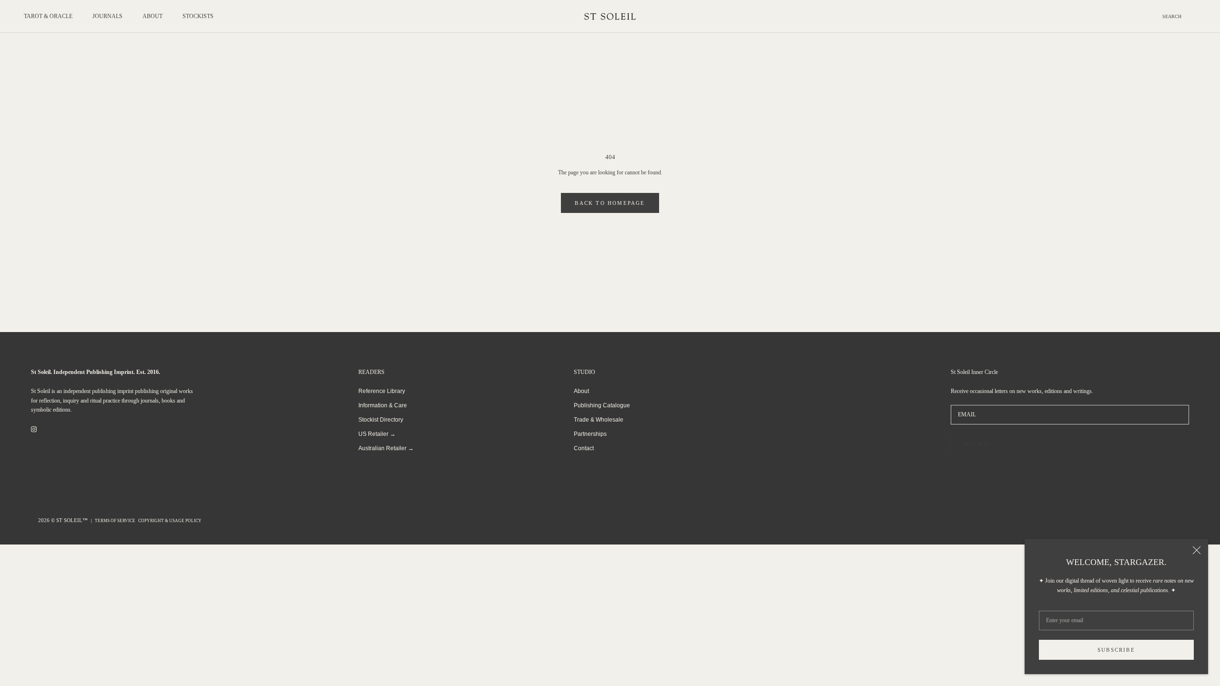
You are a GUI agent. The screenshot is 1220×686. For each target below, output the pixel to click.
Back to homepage (610, 203)
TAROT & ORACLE (48, 16)
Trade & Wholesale (598, 419)
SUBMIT (978, 444)
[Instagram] (34, 429)
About (581, 391)
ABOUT (152, 16)
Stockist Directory (380, 419)
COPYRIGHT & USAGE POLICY (170, 520)
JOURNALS (107, 16)
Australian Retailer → (386, 448)
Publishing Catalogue (602, 405)
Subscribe (1116, 650)
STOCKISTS (198, 16)
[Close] (1196, 550)
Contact (584, 448)
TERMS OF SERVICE (115, 520)
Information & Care (382, 405)
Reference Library (381, 391)
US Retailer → (377, 434)
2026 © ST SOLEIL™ (63, 520)
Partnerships (590, 434)
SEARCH (1171, 16)
